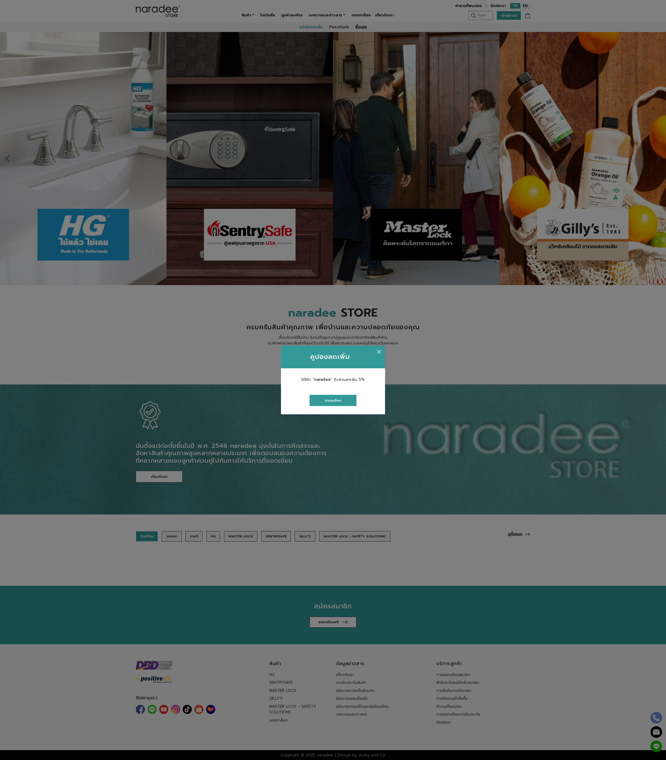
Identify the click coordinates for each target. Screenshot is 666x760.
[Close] (379, 352)
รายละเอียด (333, 400)
